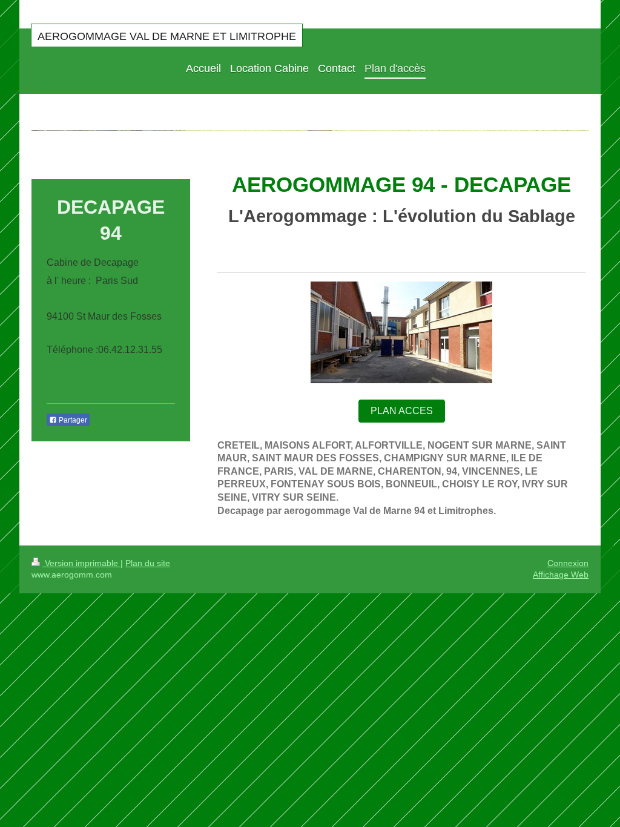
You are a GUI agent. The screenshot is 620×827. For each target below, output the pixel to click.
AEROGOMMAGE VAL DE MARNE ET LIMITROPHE (167, 36)
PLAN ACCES (402, 411)
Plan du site (147, 563)
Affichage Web (561, 574)
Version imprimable (81, 563)
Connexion (568, 563)
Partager (72, 420)
